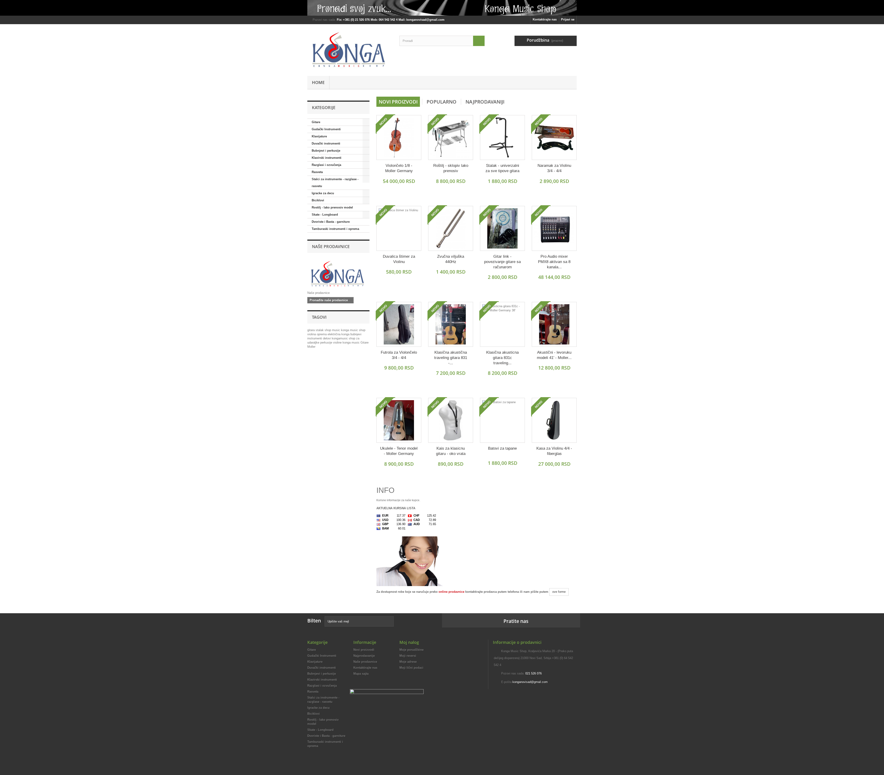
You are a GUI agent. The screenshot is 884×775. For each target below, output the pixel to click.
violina (312, 334)
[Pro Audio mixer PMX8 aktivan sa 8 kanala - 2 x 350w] (554, 228)
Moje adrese (408, 661)
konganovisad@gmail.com (530, 682)
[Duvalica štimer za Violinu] (399, 228)
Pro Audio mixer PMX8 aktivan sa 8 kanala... (554, 261)
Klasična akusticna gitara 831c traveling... (502, 357)
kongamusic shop (344, 338)
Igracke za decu (323, 193)
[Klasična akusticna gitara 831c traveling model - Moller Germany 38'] (502, 324)
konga (345, 334)
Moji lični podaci (411, 667)
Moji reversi (407, 655)
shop (328, 330)
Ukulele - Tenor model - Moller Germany (399, 451)
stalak (320, 330)
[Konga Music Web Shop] (350, 49)
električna (334, 334)
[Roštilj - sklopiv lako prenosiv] (450, 137)
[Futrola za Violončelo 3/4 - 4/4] (399, 324)
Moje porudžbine (411, 649)
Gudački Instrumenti (326, 129)
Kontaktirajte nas (545, 19)
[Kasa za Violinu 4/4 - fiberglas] (554, 420)
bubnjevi (355, 334)
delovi (327, 338)
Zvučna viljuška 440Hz (450, 259)
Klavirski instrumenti (326, 157)
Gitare (316, 122)
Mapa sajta (361, 673)
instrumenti (315, 338)
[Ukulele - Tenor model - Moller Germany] (399, 420)
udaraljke (313, 342)
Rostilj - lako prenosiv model (332, 207)
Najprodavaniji (484, 102)
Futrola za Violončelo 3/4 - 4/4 (399, 355)
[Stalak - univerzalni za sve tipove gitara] (502, 137)
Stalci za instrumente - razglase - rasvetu (335, 182)
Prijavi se (567, 19)
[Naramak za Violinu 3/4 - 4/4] (554, 137)
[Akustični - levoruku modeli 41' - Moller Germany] (554, 324)
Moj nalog (409, 642)
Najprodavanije (364, 655)
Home (318, 82)
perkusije (326, 342)
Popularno (442, 102)
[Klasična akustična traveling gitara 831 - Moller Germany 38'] (450, 324)
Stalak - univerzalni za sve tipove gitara (502, 168)
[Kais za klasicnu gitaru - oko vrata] (450, 420)
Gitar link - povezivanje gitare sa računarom (502, 261)
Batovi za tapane (502, 448)
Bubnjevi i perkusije (326, 150)
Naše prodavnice (331, 246)
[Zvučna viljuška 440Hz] (450, 228)
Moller (311, 346)
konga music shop (353, 330)
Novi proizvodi (398, 101)
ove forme (559, 591)
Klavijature (319, 136)
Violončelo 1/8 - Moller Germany (399, 168)
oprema (322, 334)
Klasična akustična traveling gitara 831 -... (450, 357)
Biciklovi (318, 200)
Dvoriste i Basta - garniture (331, 221)
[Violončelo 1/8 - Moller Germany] (399, 137)
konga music (352, 342)
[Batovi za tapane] (502, 420)
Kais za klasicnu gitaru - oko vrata (450, 451)
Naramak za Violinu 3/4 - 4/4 (554, 168)
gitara (311, 330)
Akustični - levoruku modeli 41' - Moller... (554, 355)
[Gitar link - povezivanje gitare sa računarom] (502, 228)
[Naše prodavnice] (338, 273)
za (357, 338)
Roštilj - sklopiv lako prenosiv (450, 168)
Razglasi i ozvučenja (326, 165)
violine (338, 342)
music (336, 330)
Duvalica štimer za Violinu (399, 259)
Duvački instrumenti (326, 143)
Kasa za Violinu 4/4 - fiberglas (554, 451)
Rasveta (317, 172)
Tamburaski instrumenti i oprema (335, 229)
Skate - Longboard (325, 214)
